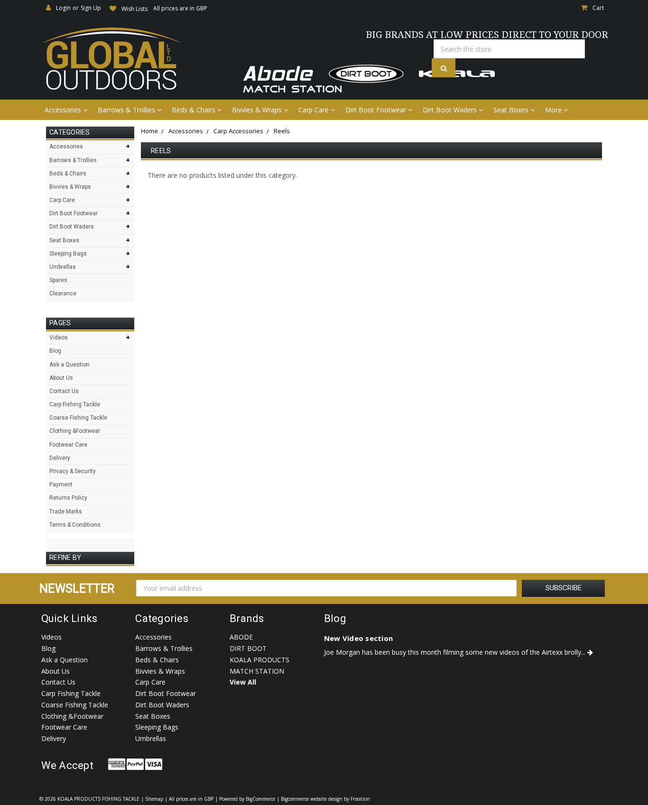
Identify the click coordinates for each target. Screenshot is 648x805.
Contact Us (64, 391)
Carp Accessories (238, 131)
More (554, 109)
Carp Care (314, 109)
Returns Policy (68, 497)
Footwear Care (68, 444)
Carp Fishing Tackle (74, 404)
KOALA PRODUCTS (259, 659)
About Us (61, 378)
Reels (282, 131)
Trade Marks (65, 511)
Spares (58, 280)
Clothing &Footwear (74, 431)
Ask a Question (69, 364)
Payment (61, 484)
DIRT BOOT (248, 648)
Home (149, 131)
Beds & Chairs (194, 109)
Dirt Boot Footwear (376, 109)
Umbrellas (62, 267)
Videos (58, 337)
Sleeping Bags (68, 253)
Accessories (64, 109)
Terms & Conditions (75, 524)
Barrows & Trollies (127, 109)
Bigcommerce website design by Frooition (325, 799)
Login (63, 8)
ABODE (241, 636)
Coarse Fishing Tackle (78, 417)
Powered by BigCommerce (247, 799)
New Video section (358, 638)
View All (243, 681)
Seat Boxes (511, 109)
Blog (55, 351)
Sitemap (154, 799)
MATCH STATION (257, 671)
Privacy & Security (72, 471)
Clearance (62, 293)
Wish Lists (134, 9)
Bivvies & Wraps (258, 109)
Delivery (59, 458)
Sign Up (91, 8)
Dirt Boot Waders (451, 109)
